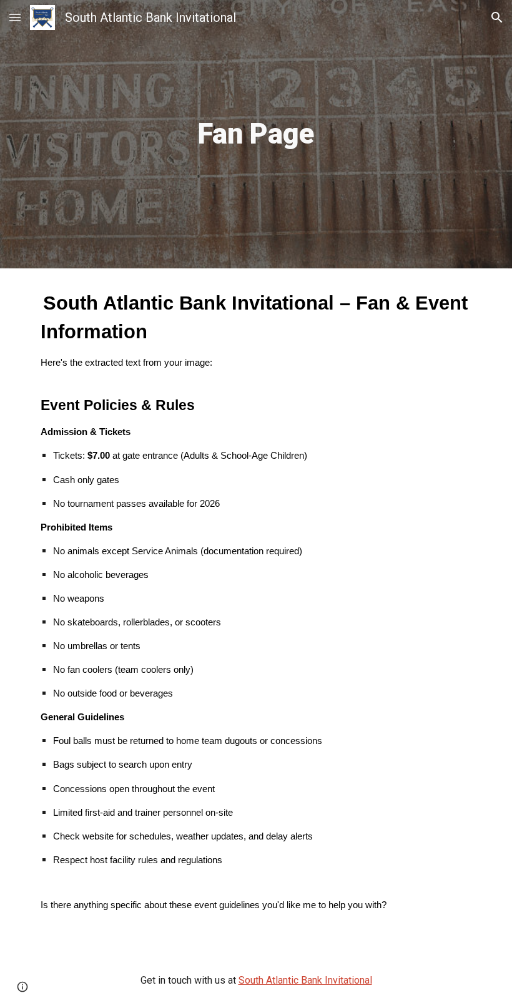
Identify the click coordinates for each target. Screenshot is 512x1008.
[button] (15, 17)
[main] (256, 134)
